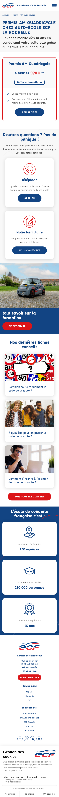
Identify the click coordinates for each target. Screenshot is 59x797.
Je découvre (17, 326)
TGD (29, 700)
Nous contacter (29, 250)
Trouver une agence (29, 717)
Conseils (29, 696)
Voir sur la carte (29, 667)
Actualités (29, 730)
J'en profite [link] (29, 112)
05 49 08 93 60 (29, 671)
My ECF (29, 691)
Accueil (5, 14)
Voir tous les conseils (29, 496)
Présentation (29, 713)
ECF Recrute (29, 722)
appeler (29, 198)
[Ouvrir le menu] (54, 5)
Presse (29, 726)
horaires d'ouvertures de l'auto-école (29, 190)
